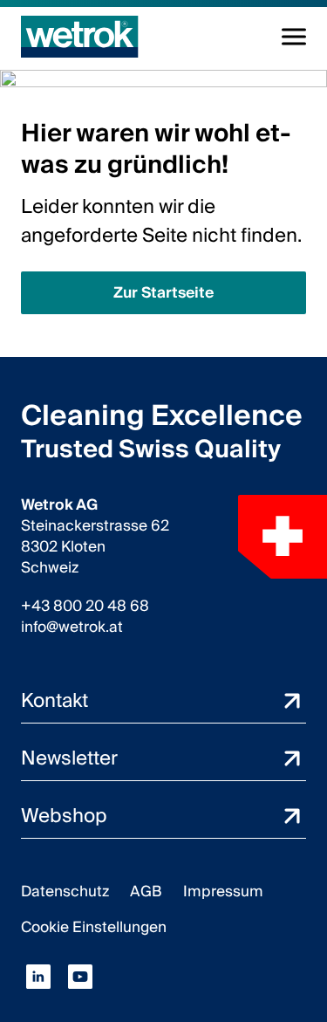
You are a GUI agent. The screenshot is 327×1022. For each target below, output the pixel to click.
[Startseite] (80, 37)
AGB (146, 891)
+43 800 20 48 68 (85, 606)
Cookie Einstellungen (94, 927)
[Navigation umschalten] (294, 37)
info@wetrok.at (72, 627)
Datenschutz (65, 891)
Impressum (223, 891)
